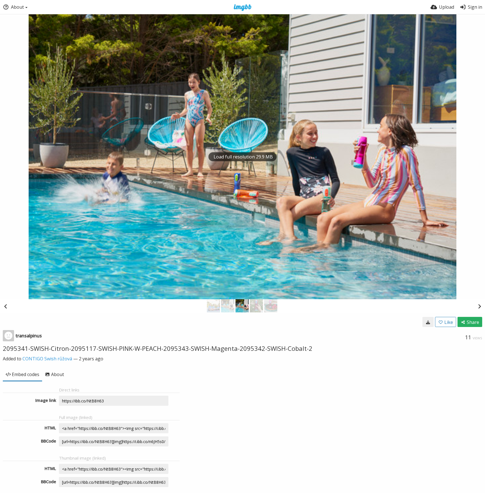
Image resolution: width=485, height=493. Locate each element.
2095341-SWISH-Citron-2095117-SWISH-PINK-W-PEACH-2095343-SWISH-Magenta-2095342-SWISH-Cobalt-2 (157, 348)
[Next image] (479, 306)
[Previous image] (5, 306)
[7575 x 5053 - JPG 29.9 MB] (428, 322)
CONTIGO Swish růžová (47, 359)
